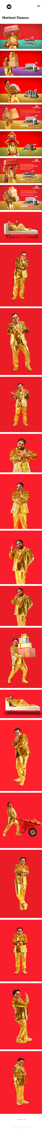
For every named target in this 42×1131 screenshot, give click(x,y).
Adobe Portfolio (25, 1127)
